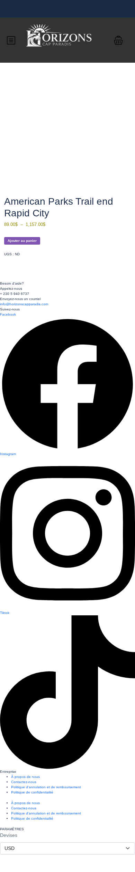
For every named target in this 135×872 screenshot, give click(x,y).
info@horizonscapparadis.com (24, 304)
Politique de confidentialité (32, 792)
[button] (118, 40)
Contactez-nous (23, 782)
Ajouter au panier (22, 241)
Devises (8, 835)
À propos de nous (25, 777)
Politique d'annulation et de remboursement (46, 787)
